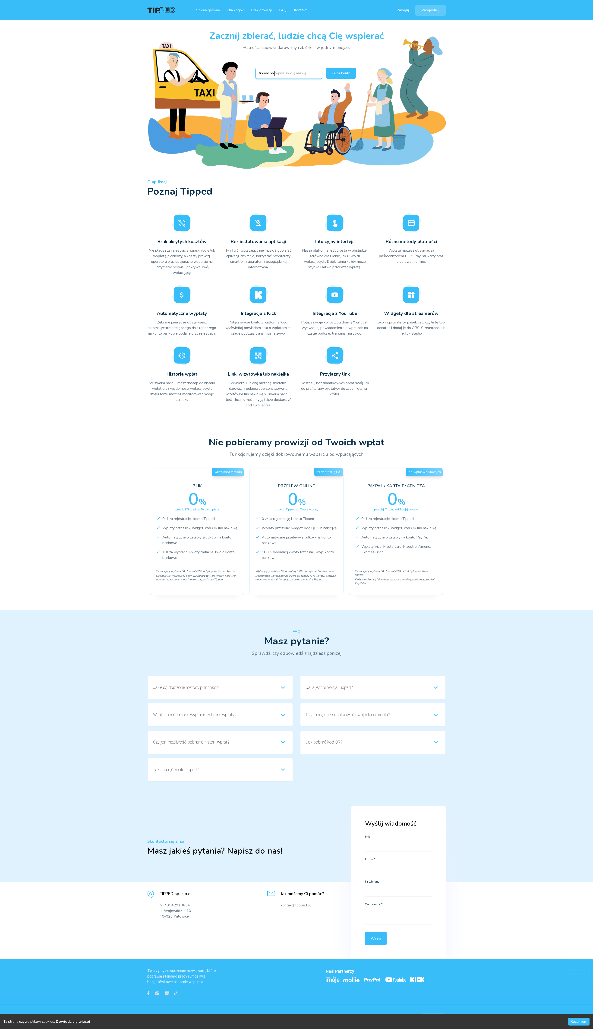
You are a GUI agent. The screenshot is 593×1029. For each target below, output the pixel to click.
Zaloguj (403, 10)
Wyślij (376, 938)
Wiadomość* (373, 904)
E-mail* (370, 859)
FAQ (283, 10)
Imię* (368, 837)
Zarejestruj (430, 10)
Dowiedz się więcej (73, 1021)
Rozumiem (578, 1021)
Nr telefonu (372, 881)
